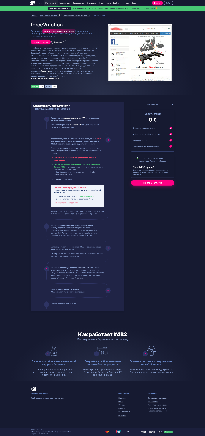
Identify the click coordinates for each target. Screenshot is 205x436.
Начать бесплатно (40, 42)
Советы (121, 408)
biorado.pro (44, 434)
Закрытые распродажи (157, 405)
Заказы (61, 278)
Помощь (122, 398)
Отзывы (125, 3)
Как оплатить (78, 3)
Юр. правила (122, 415)
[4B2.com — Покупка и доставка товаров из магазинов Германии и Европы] (32, 3)
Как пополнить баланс (65, 174)
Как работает (64, 3)
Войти (168, 3)
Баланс (80, 278)
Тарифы (71, 278)
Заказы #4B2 (83, 268)
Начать (157, 3)
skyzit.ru (93, 172)
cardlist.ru (81, 172)
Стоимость (91, 3)
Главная (40, 3)
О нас (134, 3)
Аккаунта (60, 398)
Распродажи (153, 401)
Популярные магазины (157, 398)
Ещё (115, 3)
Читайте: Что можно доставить (66, 203)
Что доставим (105, 3)
